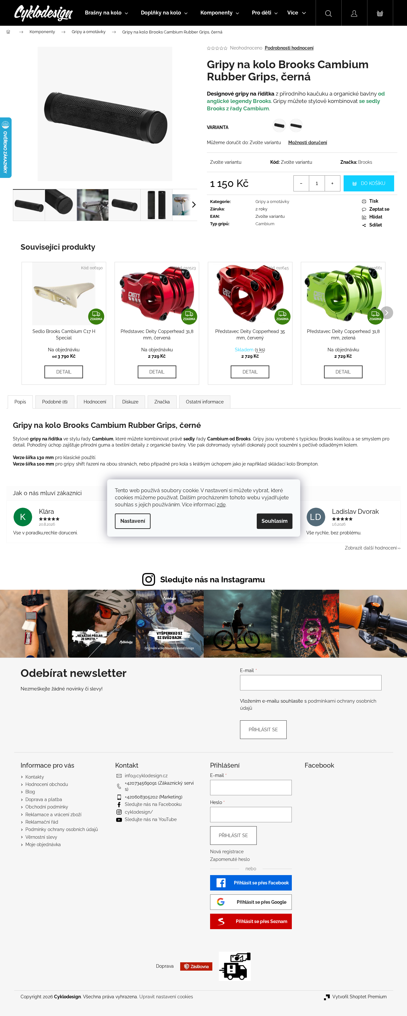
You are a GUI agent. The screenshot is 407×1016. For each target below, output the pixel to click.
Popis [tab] (20, 401)
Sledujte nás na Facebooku (153, 804)
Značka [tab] (162, 401)
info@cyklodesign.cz (146, 775)
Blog (30, 791)
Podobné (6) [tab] (55, 401)
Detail (63, 371)
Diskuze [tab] (130, 401)
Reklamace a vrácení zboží (53, 814)
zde (221, 505)
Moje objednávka (43, 844)
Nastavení (132, 521)
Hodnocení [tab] (95, 401)
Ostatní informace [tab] (205, 401)
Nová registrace (227, 851)
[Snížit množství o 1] (301, 183)
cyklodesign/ (139, 812)
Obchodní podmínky (46, 806)
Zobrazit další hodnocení (371, 547)
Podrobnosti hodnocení (289, 48)
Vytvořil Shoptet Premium (359, 996)
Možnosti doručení (307, 142)
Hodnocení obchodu (46, 784)
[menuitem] (106, 13)
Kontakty (34, 777)
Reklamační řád (41, 822)
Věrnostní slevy (41, 837)
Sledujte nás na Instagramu (212, 579)
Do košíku (373, 183)
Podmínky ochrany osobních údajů (61, 829)
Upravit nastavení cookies (166, 996)
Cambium (264, 223)
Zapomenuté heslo (230, 859)
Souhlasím (275, 521)
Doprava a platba (43, 799)
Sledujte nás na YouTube (151, 819)
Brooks (365, 162)
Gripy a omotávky (272, 201)
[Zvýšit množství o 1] (332, 183)
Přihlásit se (263, 729)
